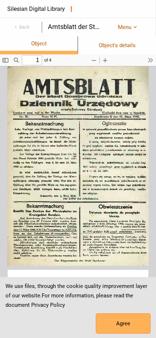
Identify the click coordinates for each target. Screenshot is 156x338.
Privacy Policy (48, 305)
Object (39, 43)
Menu (124, 27)
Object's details (117, 45)
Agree (123, 323)
